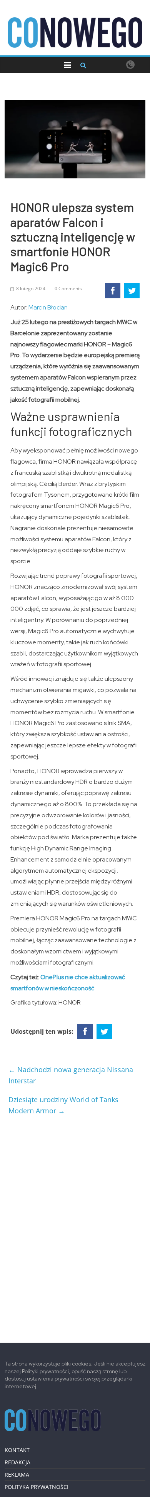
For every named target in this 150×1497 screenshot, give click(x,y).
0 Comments (68, 288)
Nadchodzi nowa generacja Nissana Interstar (70, 1075)
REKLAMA (17, 1474)
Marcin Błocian (48, 307)
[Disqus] (75, 1226)
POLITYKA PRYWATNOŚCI (36, 1486)
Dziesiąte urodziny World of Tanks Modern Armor (63, 1105)
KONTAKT (17, 1450)
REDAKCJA (17, 1462)
